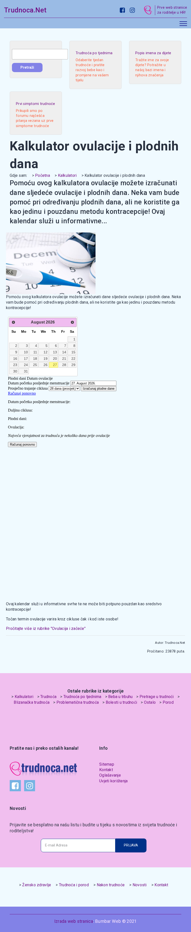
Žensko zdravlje (36, 885)
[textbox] (40, 54)
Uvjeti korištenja (113, 781)
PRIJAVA (131, 845)
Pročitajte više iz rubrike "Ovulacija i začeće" (46, 628)
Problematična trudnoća (77, 702)
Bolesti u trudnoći (121, 702)
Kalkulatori (67, 175)
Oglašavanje (110, 775)
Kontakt (106, 769)
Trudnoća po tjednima (82, 696)
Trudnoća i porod (74, 885)
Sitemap (106, 764)
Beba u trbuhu (120, 696)
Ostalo (150, 702)
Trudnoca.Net (25, 10)
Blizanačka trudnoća (31, 702)
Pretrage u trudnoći (157, 696)
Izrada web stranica (73, 921)
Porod (168, 702)
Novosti (140, 885)
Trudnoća (48, 696)
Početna (42, 175)
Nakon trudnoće (111, 885)
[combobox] (40, 54)
